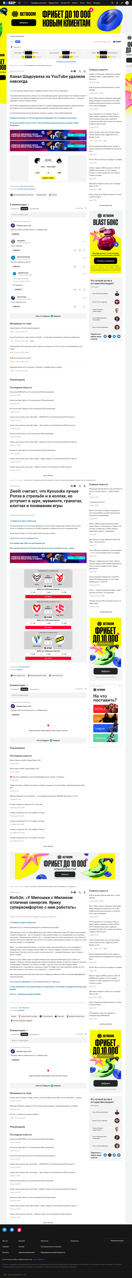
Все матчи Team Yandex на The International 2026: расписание (32, 409)
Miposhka (39, 974)
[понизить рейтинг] (84, 250)
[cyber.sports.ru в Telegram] (4, 1230)
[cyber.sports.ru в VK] (12, 1230)
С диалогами (79, 208)
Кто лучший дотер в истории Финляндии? (102, 282)
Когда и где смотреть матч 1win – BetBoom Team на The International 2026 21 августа (41, 467)
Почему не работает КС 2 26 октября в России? (27, 829)
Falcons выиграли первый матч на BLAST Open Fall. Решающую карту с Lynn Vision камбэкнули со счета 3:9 (104, 579)
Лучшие (24, 209)
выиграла (78, 974)
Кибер (11, 65)
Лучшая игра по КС (23, 225)
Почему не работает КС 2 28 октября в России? (27, 813)
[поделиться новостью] (84, 71)
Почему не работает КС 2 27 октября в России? (27, 821)
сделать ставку (48, 178)
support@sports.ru (38, 1259)
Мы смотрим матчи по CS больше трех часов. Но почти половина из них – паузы (42, 548)
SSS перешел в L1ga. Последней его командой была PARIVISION (102, 1014)
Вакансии (22, 1241)
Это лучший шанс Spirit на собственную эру (27, 543)
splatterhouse (23, 273)
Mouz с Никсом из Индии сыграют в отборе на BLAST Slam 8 (105, 195)
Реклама (21, 1247)
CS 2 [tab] (12, 41)
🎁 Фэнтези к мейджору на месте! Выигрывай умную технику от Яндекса (37, 777)
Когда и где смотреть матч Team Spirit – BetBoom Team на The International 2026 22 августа (43, 442)
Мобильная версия (117, 1241)
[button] (84, 241)
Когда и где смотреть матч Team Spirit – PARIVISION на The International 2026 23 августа (42, 417)
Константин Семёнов (27, 186)
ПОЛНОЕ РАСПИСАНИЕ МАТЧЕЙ (66, 62)
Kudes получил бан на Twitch (20, 358)
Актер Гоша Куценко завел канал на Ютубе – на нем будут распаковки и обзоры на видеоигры (45, 337)
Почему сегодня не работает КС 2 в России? (26, 804)
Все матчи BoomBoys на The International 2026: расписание (32, 434)
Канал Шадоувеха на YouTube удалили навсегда (38, 65)
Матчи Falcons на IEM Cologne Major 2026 (25, 760)
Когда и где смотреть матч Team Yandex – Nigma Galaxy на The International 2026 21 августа (43, 459)
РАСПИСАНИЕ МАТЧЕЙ (17, 36)
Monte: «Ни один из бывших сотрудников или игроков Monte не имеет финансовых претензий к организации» (104, 512)
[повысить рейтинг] (75, 250)
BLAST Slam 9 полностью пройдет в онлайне (105, 159)
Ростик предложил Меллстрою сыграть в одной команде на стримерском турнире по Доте (105, 148)
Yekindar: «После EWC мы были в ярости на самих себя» (105, 602)
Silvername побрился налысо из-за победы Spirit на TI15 (104, 185)
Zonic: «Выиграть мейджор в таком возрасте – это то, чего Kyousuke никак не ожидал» (105, 551)
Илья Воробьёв (24, 667)
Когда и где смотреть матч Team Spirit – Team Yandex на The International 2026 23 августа (42, 425)
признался (26, 982)
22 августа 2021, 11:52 (23, 243)
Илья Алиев (21, 297)
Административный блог (27, 1252)
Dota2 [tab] (18, 41)
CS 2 (16, 480)
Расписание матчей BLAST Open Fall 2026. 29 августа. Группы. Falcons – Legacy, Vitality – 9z (105, 491)
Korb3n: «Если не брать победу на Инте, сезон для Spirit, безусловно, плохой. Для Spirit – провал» (46, 1098)
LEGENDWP (21, 1010)
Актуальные (34, 209)
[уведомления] (117, 2)
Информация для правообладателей (53, 1252)
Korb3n (20, 927)
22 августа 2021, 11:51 (23, 259)
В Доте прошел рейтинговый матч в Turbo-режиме (105, 88)
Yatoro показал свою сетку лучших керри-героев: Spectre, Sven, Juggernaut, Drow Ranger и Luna (104, 134)
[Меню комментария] (84, 241)
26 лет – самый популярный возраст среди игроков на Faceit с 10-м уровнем (105, 591)
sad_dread (21, 241)
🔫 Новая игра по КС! (97, 502)
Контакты (5, 1252)
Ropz (74, 526)
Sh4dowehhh (54, 91)
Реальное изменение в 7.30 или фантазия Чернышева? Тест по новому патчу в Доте (43, 118)
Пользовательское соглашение (51, 1247)
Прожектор (44, 1241)
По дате (14, 209)
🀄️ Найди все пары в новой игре (23, 521)
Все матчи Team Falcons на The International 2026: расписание (32, 450)
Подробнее (73, 1267)
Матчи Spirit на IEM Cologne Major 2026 (24, 768)
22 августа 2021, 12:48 (25, 275)
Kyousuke (46, 526)
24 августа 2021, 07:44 (24, 299)
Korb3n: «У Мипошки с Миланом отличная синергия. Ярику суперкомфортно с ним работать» (104, 76)
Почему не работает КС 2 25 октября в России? (27, 838)
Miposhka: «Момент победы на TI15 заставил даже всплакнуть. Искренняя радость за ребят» (44, 1106)
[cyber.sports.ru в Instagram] (19, 1230)
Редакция (5, 1247)
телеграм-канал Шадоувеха (26, 189)
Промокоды (75, 1241)
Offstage (19, 669)
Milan (63, 974)
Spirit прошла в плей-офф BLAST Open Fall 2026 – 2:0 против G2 (104, 540)
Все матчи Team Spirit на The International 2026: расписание (32, 400)
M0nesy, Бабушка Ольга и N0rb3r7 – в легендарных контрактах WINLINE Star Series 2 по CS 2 (44, 796)
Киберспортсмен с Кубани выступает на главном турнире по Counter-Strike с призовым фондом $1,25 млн (47, 786)
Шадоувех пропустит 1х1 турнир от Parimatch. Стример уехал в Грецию (36, 367)
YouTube (13, 91)
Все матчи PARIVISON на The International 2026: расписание (32, 392)
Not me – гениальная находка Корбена (25, 994)
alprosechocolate (23, 257)
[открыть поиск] (112, 2)
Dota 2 (16, 65)
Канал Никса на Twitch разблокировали (24, 328)
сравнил (30, 538)
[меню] (19, 2)
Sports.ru (7, 1264)
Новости (21, 65)
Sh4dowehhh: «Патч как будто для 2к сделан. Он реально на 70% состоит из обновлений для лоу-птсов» (46, 347)
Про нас (5, 1241)
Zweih (27, 526)
